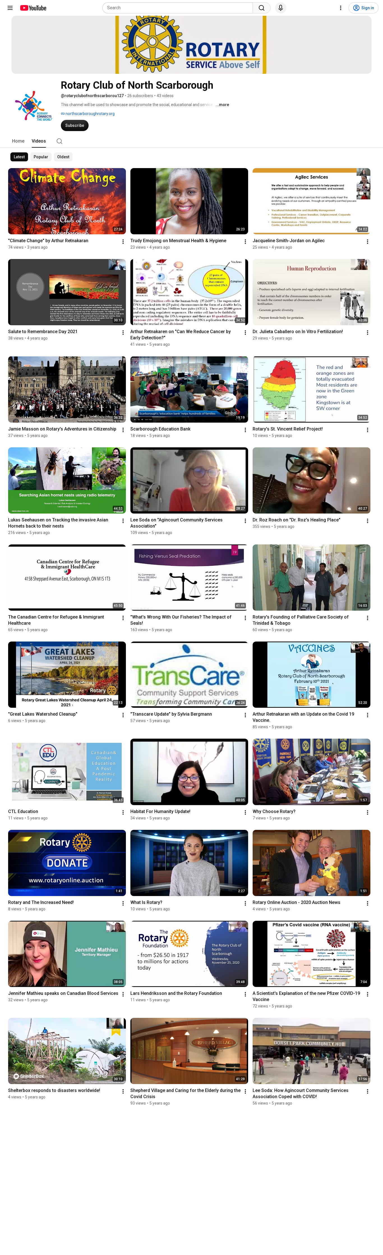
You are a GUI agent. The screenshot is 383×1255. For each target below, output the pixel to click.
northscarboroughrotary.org (90, 113)
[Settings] (340, 7)
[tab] (18, 141)
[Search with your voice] (280, 7)
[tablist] (191, 141)
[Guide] (10, 7)
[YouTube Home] (33, 8)
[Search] (262, 7)
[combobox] (179, 7)
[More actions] (123, 241)
